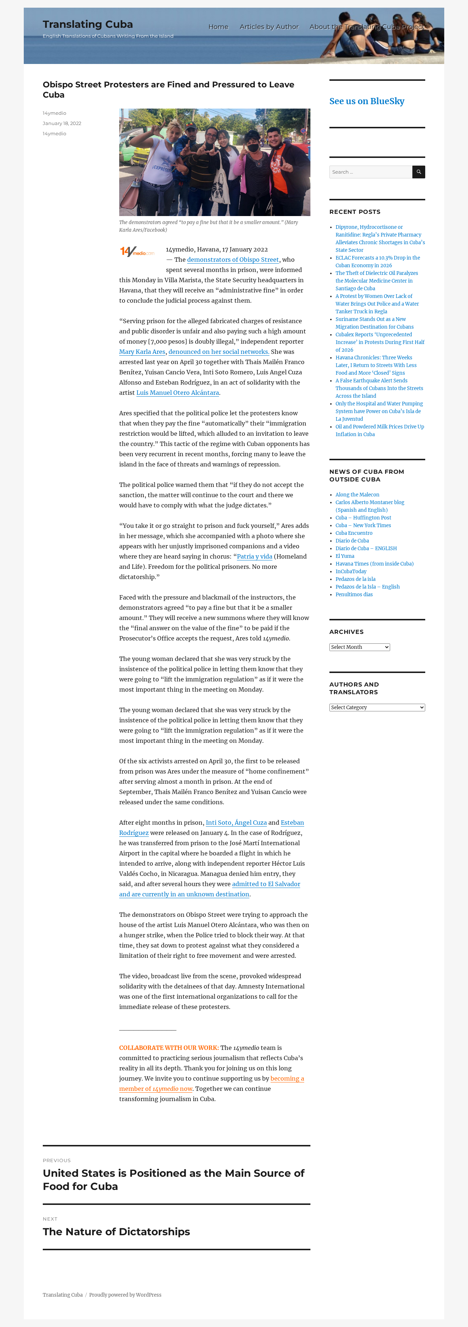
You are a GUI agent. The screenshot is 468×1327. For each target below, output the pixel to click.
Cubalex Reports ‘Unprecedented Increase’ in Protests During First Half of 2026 (380, 342)
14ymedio (54, 113)
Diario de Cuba (352, 541)
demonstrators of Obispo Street (233, 259)
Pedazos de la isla (355, 579)
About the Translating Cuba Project (367, 26)
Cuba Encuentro (354, 533)
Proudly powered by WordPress (125, 1295)
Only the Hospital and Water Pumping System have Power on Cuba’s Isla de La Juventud (379, 411)
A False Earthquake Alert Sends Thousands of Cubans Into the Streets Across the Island (379, 388)
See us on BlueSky (366, 101)
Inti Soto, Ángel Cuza (236, 822)
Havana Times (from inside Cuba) (375, 564)
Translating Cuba (88, 24)
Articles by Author (269, 26)
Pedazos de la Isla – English (368, 587)
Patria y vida (254, 556)
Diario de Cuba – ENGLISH (366, 548)
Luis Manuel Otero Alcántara (177, 392)
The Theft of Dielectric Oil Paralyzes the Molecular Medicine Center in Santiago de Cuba (377, 281)
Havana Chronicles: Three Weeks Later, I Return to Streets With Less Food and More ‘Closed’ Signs (376, 365)
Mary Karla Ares (142, 351)
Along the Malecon (358, 495)
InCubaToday (351, 571)
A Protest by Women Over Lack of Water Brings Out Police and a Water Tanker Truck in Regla (377, 304)
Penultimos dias (354, 594)
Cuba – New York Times (363, 525)
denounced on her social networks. (219, 351)
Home (218, 26)
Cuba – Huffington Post (363, 518)
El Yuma (345, 556)
